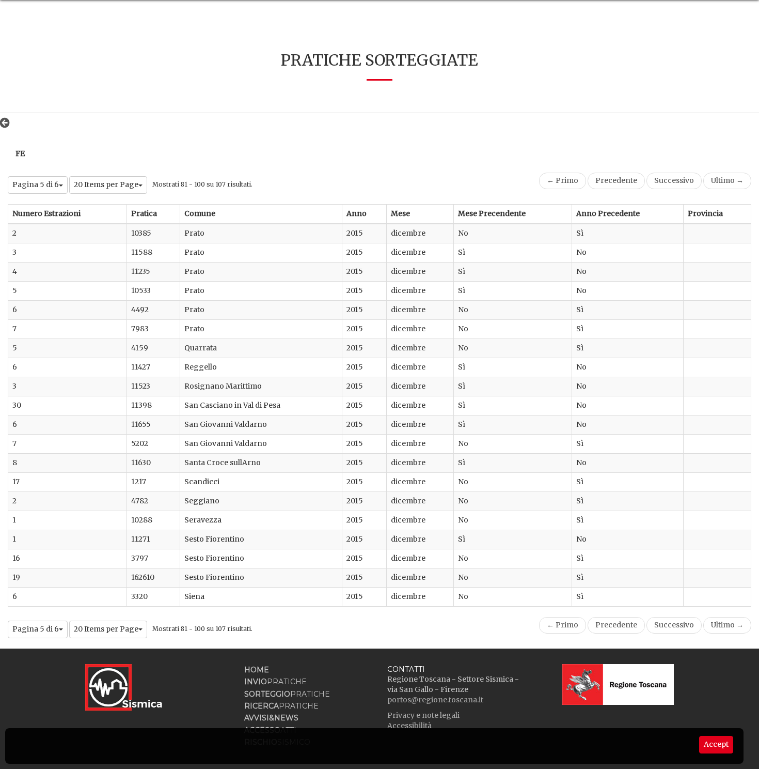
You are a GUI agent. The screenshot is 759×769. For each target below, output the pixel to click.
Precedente (616, 180)
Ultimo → (727, 180)
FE (20, 153)
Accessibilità (409, 725)
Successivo (674, 180)
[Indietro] (7, 122)
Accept (716, 744)
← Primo (562, 180)
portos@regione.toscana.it (435, 699)
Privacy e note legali (423, 715)
